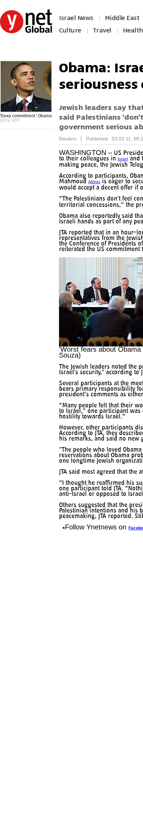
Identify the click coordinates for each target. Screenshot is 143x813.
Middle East (122, 18)
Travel (102, 30)
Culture (70, 30)
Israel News (76, 18)
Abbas (125, 187)
